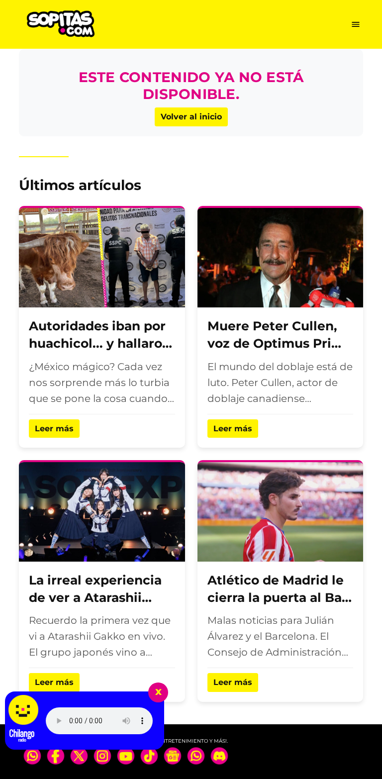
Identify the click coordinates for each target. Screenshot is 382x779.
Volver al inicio (191, 116)
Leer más (54, 428)
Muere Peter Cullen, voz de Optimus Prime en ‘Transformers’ (279, 343)
